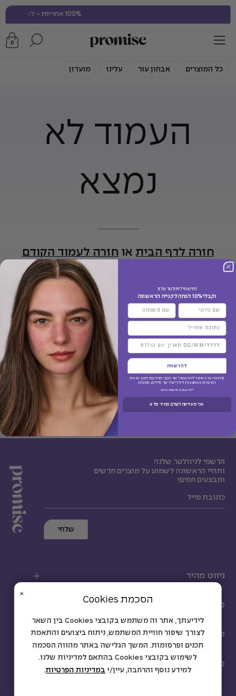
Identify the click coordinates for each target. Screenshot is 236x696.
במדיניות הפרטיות (75, 670)
